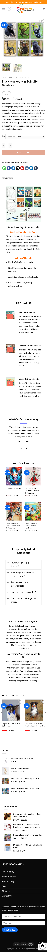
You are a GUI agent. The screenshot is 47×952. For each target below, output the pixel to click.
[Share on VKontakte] (27, 168)
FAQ (4, 886)
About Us (6, 891)
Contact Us (7, 896)
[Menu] (3, 8)
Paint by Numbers (27, 103)
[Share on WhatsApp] (4, 168)
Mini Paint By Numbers (19, 78)
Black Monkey (17, 163)
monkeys (26, 163)
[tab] (23, 178)
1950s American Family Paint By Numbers (31, 526)
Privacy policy (8, 871)
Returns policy (8, 881)
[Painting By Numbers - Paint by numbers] (25, 8)
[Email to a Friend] (18, 168)
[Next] (41, 39)
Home (4, 78)
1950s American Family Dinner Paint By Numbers (13, 526)
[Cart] (44, 8)
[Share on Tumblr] (36, 168)
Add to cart (23, 152)
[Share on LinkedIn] (31, 168)
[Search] (9, 9)
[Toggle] (8, 563)
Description (7, 178)
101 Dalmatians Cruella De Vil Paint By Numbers (32, 490)
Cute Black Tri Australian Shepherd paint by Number (35, 725)
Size (3, 136)
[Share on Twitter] (13, 168)
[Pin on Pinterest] (22, 168)
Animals (9, 163)
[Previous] (6, 39)
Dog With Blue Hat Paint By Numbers (11, 725)
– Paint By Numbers (13, 489)
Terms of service (9, 876)
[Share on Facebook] (9, 168)
